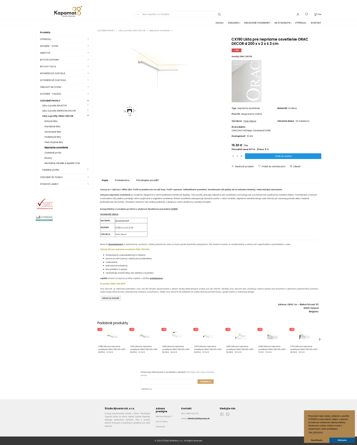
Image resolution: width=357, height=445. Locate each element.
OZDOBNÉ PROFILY (50, 100)
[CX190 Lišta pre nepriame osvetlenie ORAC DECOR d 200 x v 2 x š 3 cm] (158, 69)
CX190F (174, 209)
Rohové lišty (51, 121)
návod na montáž (110, 298)
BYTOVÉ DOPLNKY (49, 59)
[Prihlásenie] (298, 14)
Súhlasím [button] (342, 440)
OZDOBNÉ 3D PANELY (51, 177)
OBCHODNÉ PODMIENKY (257, 22)
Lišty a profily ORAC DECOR (57, 116)
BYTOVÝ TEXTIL (48, 66)
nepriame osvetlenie (120, 194)
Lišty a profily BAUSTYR (54, 105)
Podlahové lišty (52, 137)
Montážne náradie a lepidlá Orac (62, 163)
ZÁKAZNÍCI (233, 22)
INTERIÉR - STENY (49, 46)
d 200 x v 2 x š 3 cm (124, 227)
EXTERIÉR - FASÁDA (50, 93)
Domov (220, 22)
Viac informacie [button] (316, 432)
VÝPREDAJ (300, 22)
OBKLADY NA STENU (50, 87)
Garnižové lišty (52, 126)
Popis (105, 180)
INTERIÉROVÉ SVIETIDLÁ (52, 73)
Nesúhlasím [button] (316, 440)
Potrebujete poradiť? (147, 180)
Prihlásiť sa (205, 381)
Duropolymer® (122, 220)
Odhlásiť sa (146, 389)
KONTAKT (316, 22)
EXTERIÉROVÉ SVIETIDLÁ (53, 80)
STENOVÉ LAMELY (49, 184)
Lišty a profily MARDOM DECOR (59, 110)
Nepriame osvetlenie (56, 147)
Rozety (48, 158)
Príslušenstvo (122, 180)
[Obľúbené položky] (306, 14)
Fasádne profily (50, 169)
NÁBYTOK (45, 52)
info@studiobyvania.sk (199, 418)
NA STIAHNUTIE (282, 22)
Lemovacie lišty (52, 131)
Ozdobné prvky (52, 152)
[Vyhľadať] (137, 14)
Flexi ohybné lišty (53, 142)
